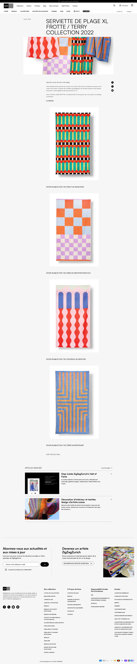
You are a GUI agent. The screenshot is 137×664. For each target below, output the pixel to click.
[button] (132, 5)
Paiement (117, 606)
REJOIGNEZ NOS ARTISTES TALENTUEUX (76, 563)
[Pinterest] (17, 608)
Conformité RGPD (120, 609)
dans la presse (53, 6)
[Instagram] (13, 608)
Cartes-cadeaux (49, 652)
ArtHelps (94, 603)
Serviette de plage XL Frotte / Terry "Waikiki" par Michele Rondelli (65, 445)
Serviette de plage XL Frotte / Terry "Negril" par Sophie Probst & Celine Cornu (68, 273)
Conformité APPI (119, 612)
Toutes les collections (51, 593)
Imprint (116, 602)
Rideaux (46, 606)
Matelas (46, 637)
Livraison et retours (121, 596)
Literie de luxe (48, 599)
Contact (70, 614)
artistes (29, 6)
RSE (92, 595)
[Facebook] (4, 608)
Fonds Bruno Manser (97, 606)
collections (20, 6)
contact (75, 6)
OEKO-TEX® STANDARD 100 (122, 619)
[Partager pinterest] (112, 90)
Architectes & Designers (75, 608)
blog (44, 6)
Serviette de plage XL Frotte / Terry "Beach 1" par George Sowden (65, 186)
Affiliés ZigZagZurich (74, 604)
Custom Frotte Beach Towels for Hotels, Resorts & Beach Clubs (123, 634)
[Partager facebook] (112, 82)
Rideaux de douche (50, 644)
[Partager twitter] (112, 86)
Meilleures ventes (49, 596)
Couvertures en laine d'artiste (54, 622)
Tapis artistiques (49, 626)
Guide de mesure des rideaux (123, 615)
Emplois (69, 596)
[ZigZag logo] (8, 5)
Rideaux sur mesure (50, 614)
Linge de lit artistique (51, 602)
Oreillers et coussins (51, 629)
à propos (37, 6)
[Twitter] (8, 608)
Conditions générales (121, 593)
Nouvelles (70, 611)
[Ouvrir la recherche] (114, 5)
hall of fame (65, 6)
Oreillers (47, 640)
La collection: (50, 100)
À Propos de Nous (73, 593)
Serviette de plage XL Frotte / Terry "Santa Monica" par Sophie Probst (66, 359)
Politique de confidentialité (123, 599)
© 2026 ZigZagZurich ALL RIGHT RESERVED (51, 661)
